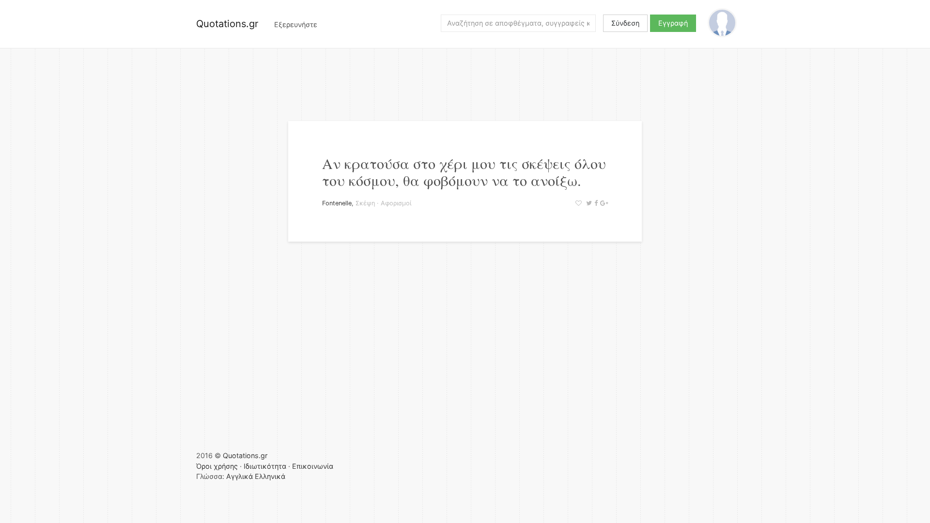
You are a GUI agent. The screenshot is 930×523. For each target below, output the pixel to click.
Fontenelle (337, 203)
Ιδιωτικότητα (265, 466)
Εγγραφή (673, 23)
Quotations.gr (227, 24)
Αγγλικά (239, 476)
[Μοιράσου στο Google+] (603, 203)
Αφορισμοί (396, 203)
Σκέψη (365, 203)
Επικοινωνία (312, 466)
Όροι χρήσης (217, 466)
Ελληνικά (270, 476)
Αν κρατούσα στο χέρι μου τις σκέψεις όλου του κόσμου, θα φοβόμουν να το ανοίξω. (464, 172)
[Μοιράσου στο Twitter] (588, 203)
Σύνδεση (625, 23)
